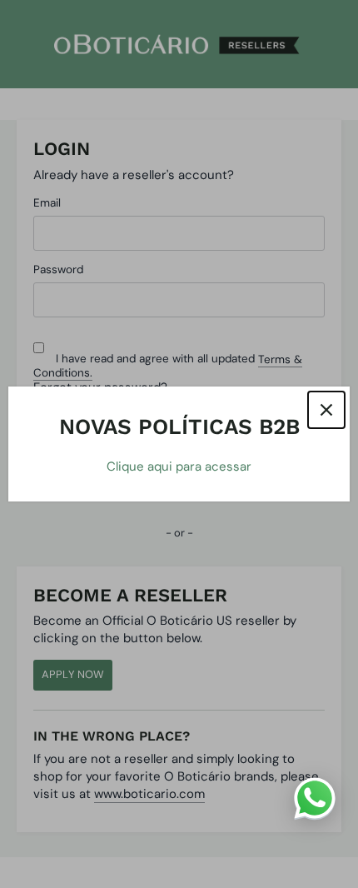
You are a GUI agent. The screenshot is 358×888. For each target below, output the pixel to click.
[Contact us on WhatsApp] (314, 798)
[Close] (326, 410)
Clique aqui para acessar (179, 466)
